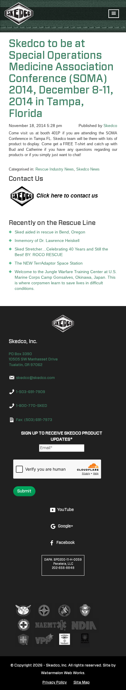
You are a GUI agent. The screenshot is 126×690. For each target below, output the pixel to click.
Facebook (65, 543)
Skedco (110, 125)
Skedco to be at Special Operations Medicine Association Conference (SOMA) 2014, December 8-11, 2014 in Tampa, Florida (61, 79)
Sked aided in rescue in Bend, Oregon (50, 232)
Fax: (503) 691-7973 (34, 420)
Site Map (82, 682)
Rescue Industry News (54, 169)
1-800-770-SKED (31, 406)
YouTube (65, 510)
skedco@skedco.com (35, 378)
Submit (24, 491)
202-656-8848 (63, 568)
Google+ (65, 526)
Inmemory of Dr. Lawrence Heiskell (47, 240)
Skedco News (88, 169)
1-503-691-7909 (30, 392)
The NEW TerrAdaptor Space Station (49, 263)
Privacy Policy (54, 682)
